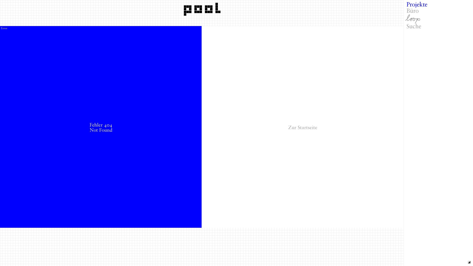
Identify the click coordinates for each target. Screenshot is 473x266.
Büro (412, 11)
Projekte (416, 5)
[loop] (438, 19)
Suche (413, 27)
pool (203, 8)
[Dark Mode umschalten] (469, 262)
